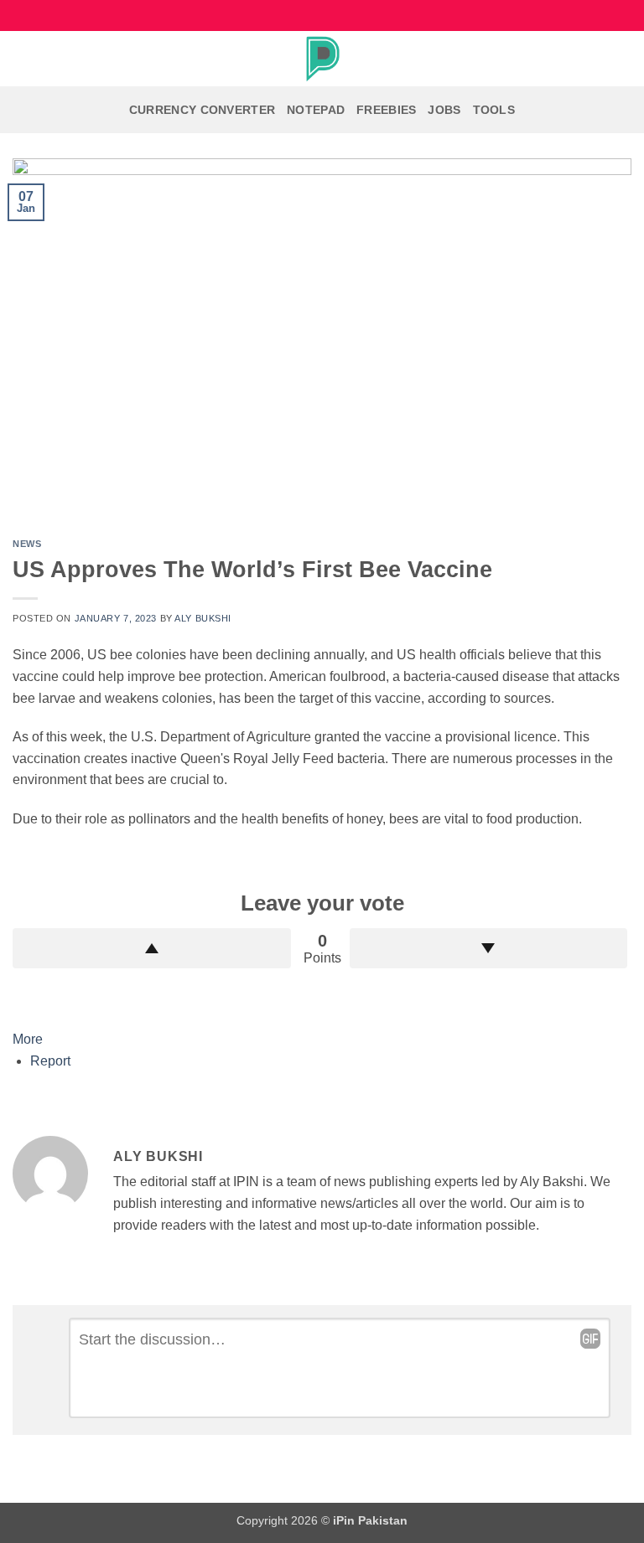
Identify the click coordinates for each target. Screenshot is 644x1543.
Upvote (152, 948)
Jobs (444, 109)
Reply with (590, 1339)
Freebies (386, 109)
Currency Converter (202, 109)
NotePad (316, 109)
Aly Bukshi (202, 618)
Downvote (489, 948)
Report (50, 1061)
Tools (494, 109)
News (27, 544)
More (28, 1039)
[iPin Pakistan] (322, 58)
